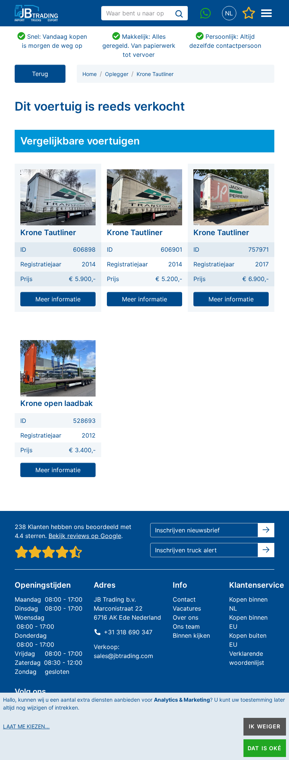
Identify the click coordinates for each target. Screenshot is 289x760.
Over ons (185, 617)
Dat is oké (264, 748)
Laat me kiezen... (26, 726)
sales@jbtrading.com (123, 656)
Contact (184, 599)
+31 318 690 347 (128, 632)
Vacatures (187, 608)
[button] (229, 13)
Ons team (186, 626)
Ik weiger (264, 726)
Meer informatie (58, 299)
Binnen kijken (191, 635)
